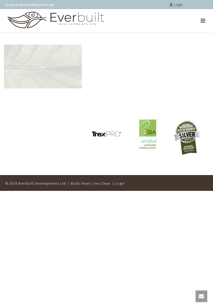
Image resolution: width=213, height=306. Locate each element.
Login (178, 5)
